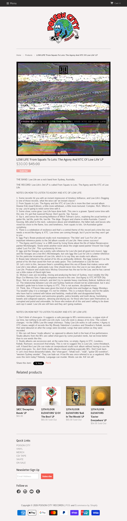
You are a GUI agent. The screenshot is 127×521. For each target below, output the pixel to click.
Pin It (48, 363)
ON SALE (21, 463)
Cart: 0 (117, 3)
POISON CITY (23, 445)
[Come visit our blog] (38, 493)
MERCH (20, 452)
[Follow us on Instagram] (25, 493)
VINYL (19, 449)
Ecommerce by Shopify (86, 505)
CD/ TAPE (21, 456)
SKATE (19, 459)
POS (68, 505)
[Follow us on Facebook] (19, 493)
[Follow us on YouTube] (32, 493)
